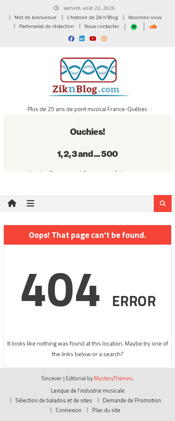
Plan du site (106, 410)
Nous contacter (102, 26)
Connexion (69, 410)
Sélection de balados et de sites (53, 400)
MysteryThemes (113, 378)
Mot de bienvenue (35, 17)
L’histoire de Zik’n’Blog (92, 17)
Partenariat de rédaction (46, 26)
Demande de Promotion (132, 400)
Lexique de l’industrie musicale (87, 390)
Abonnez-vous (144, 17)
